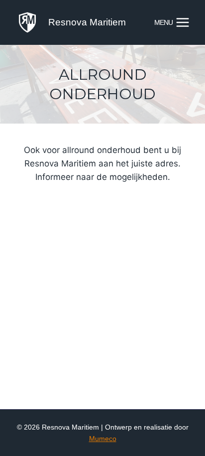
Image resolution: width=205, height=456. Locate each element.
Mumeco (102, 439)
